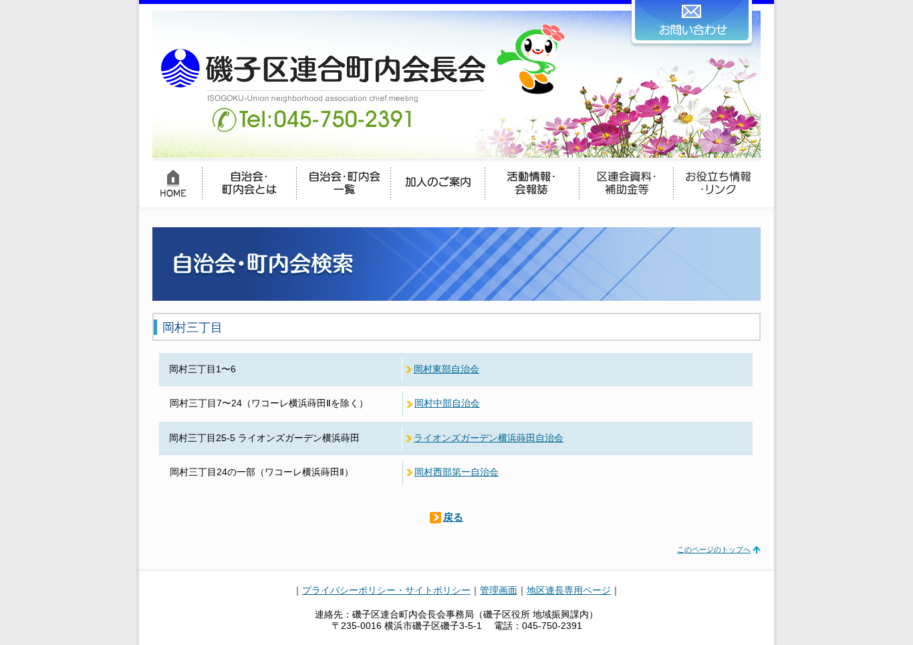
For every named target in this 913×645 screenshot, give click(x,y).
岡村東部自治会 (446, 369)
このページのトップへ (714, 549)
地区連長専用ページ (569, 590)
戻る (453, 517)
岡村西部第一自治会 (456, 472)
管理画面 (498, 590)
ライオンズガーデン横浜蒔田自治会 (488, 438)
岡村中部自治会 (447, 403)
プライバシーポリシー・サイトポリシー (386, 590)
